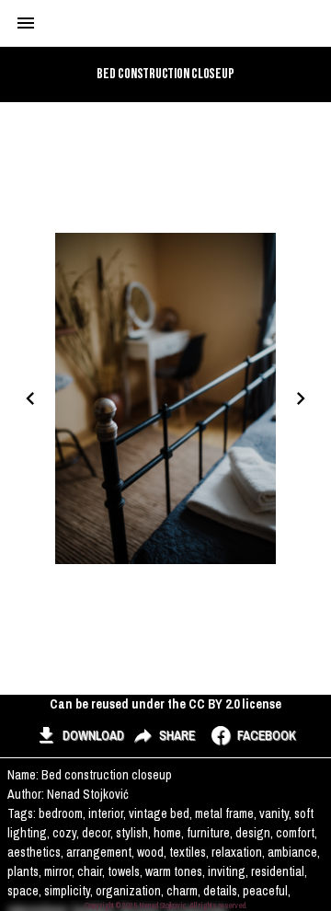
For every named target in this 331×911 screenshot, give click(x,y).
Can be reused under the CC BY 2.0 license (165, 704)
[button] (79, 736)
